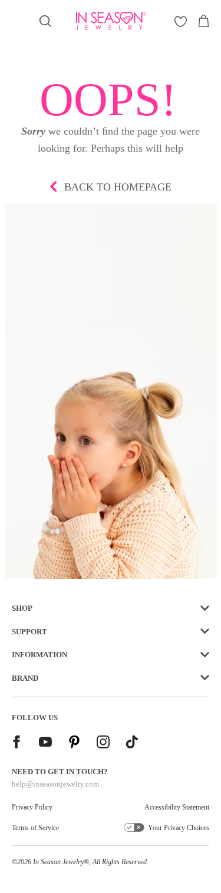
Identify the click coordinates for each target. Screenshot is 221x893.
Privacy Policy (32, 807)
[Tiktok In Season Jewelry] (132, 743)
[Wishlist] (180, 21)
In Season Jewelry (58, 862)
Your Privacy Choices (178, 828)
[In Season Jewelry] (110, 21)
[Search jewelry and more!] (45, 21)
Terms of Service (35, 828)
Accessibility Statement (176, 807)
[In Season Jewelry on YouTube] (45, 743)
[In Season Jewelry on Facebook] (16, 743)
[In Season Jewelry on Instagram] (103, 743)
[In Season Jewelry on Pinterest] (74, 743)
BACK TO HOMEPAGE (117, 187)
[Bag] (203, 21)
